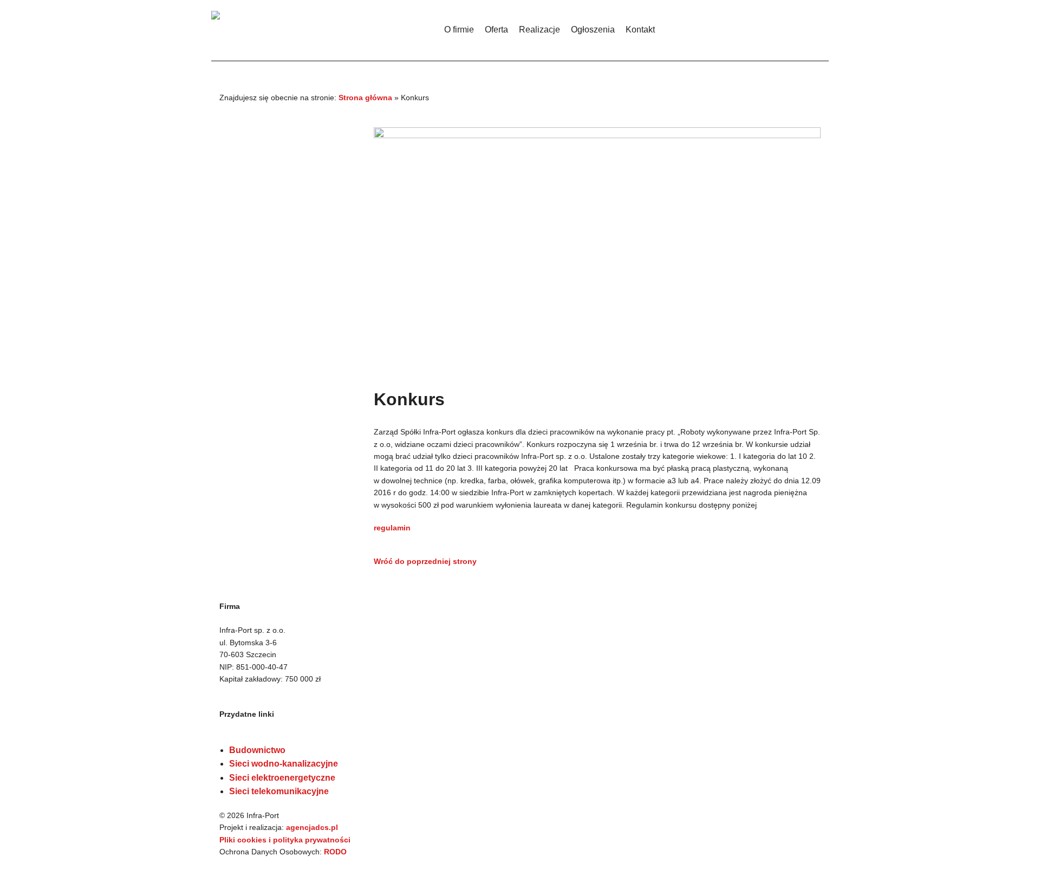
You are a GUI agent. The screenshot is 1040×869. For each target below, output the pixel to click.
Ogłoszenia (593, 29)
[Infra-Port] (325, 27)
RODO (335, 851)
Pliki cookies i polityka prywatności (284, 839)
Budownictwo (257, 750)
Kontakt (640, 29)
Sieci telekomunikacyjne (279, 791)
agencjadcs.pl (312, 827)
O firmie (459, 29)
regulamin (392, 527)
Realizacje (539, 29)
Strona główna (365, 97)
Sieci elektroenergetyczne (282, 777)
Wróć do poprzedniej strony (425, 561)
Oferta (496, 29)
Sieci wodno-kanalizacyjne (283, 763)
